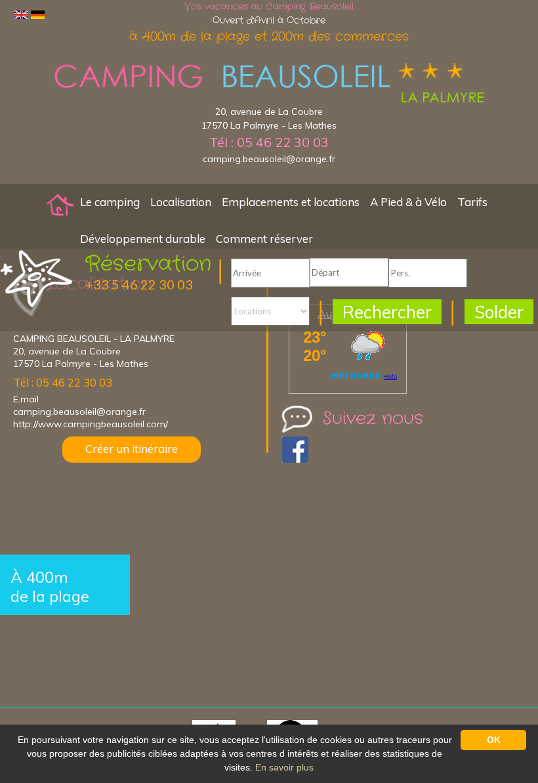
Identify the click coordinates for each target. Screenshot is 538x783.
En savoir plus (284, 767)
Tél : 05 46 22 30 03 (269, 142)
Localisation (180, 202)
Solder (499, 312)
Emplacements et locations (291, 202)
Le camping (110, 202)
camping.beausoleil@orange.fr (269, 159)
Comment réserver (264, 238)
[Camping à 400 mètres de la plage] (60, 204)
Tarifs (472, 202)
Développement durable (142, 238)
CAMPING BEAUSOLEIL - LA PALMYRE (94, 339)
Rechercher (387, 312)
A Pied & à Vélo (408, 202)
